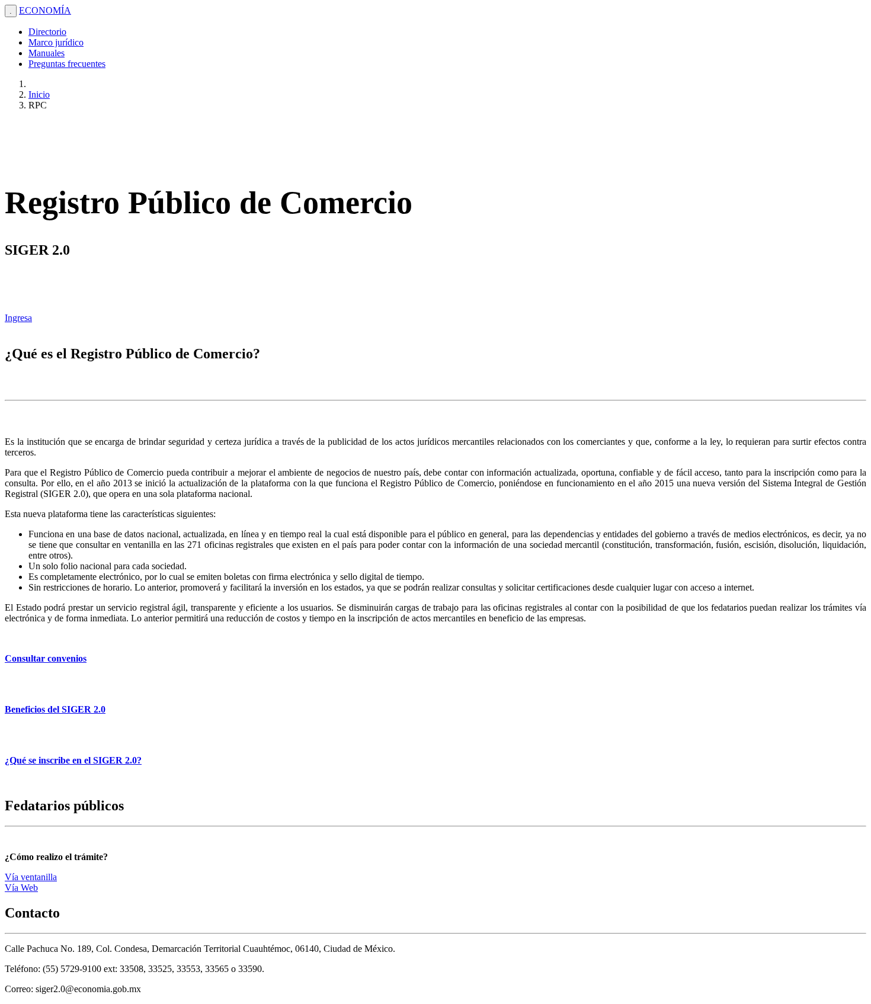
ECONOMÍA (45, 10)
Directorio (47, 32)
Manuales (46, 53)
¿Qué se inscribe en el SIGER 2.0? (73, 760)
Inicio (39, 94)
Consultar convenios (46, 658)
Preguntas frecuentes (66, 64)
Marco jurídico (56, 42)
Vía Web (21, 888)
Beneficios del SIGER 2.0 (55, 709)
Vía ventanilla (31, 877)
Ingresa (18, 318)
